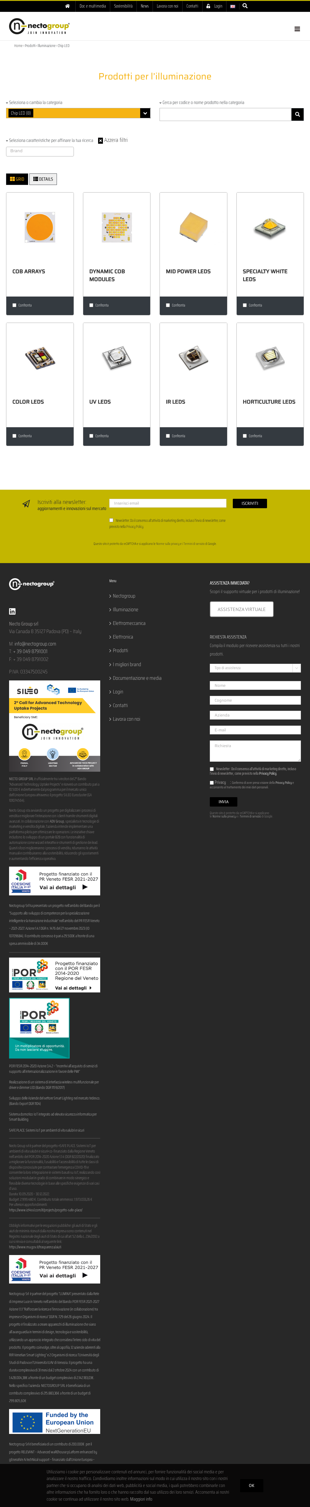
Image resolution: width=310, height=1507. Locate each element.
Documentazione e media (137, 678)
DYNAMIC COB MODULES (107, 275)
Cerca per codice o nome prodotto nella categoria (203, 102)
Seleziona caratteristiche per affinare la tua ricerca (51, 140)
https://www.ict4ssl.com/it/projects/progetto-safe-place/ (45, 1210)
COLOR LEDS (28, 402)
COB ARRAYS (28, 271)
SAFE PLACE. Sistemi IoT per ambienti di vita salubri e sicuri (46, 1130)
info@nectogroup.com (35, 643)
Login (118, 692)
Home (18, 45)
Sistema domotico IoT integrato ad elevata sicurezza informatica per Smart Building (53, 1117)
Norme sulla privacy (168, 543)
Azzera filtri (115, 140)
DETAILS (45, 179)
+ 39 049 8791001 (30, 651)
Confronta (24, 305)
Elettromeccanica (129, 623)
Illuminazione (125, 609)
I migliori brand (127, 664)
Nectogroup (124, 596)
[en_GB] (232, 6)
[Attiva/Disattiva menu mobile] (298, 29)
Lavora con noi (126, 719)
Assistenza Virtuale (242, 609)
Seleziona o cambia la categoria (35, 102)
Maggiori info (141, 1499)
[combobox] (78, 113)
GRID (19, 179)
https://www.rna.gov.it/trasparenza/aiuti (35, 1247)
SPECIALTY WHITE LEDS (265, 275)
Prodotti (120, 650)
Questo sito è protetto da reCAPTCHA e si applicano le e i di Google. (155, 543)
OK (252, 1485)
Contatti (120, 705)
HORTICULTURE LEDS (269, 402)
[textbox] (41, 151)
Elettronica (123, 637)
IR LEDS (175, 402)
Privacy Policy (134, 526)
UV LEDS (100, 402)
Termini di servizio (194, 543)
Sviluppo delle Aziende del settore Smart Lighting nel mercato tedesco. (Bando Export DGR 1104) (54, 1101)
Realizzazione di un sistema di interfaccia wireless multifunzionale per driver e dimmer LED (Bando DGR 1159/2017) (54, 1085)
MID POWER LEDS (188, 271)
